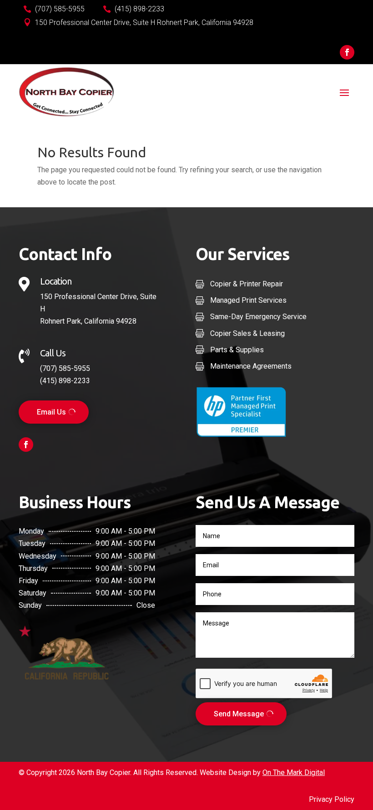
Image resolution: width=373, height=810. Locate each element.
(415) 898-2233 (65, 380)
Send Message (239, 714)
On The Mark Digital (293, 772)
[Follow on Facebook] (347, 52)
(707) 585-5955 (65, 368)
